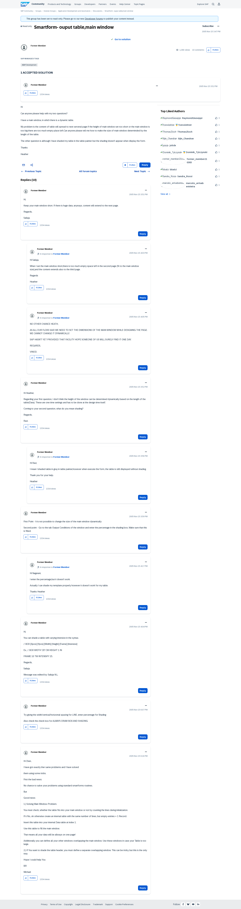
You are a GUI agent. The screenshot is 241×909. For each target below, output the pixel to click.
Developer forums (94, 19)
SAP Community (27, 11)
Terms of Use (56, 904)
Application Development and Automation (74, 11)
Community (38, 4)
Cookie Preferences (124, 904)
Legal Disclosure (82, 904)
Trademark (98, 904)
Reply (143, 234)
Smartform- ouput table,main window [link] (119, 11)
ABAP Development (29, 65)
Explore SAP (203, 4)
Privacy (44, 904)
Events (113, 4)
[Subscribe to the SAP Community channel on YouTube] (193, 904)
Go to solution (123, 39)
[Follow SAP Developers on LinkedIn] (198, 904)
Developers (90, 4)
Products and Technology (59, 4)
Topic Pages (139, 4)
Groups (77, 4)
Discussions (97, 11)
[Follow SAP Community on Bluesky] (188, 904)
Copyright (68, 904)
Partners (103, 4)
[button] (209, 50)
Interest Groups (50, 11)
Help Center (124, 4)
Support (109, 904)
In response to (54, 254)
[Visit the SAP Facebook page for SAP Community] (183, 904)
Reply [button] (145, 165)
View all (164, 194)
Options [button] (217, 26)
